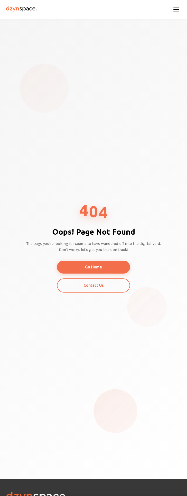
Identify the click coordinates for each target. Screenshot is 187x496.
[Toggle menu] (176, 10)
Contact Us (94, 285)
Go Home (93, 267)
